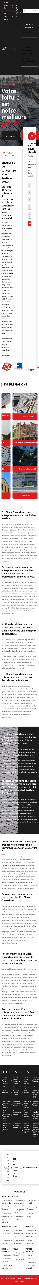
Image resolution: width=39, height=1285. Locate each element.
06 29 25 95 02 (15, 11)
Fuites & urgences (5, 1250)
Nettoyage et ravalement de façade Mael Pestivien (6, 1115)
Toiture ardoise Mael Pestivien (5, 1080)
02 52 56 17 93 (11, 11)
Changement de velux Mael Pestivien (27, 1113)
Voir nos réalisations (10, 135)
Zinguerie (29, 1227)
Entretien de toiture (9, 1227)
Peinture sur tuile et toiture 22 (6, 1233)
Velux (16, 1249)
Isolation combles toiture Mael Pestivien (16, 1080)
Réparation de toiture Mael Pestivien (6, 1089)
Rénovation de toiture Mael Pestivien (6, 1104)
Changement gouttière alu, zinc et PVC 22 (31, 1233)
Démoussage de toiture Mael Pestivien (27, 1104)
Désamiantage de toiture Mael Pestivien (17, 1125)
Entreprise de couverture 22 (26, 33)
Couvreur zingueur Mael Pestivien (17, 1112)
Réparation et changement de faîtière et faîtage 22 (28, 50)
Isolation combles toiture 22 (19, 1233)
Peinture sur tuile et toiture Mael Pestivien (17, 1103)
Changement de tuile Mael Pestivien (6, 1126)
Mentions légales (30, 1279)
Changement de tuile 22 (28, 70)
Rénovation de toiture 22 (29, 41)
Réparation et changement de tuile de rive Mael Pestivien (17, 1090)
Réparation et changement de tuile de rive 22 (28, 61)
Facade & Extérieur (29, 1250)
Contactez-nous (19, 1281)
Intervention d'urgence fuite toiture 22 (6, 1258)
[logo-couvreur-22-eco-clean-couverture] (9, 48)
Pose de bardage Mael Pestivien (26, 1080)
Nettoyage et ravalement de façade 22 (31, 1265)
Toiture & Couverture (29, 26)
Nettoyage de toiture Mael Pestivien (27, 1089)
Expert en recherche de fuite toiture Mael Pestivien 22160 (27, 1128)
